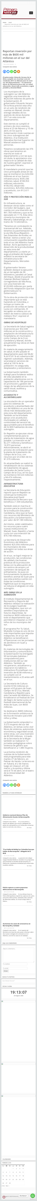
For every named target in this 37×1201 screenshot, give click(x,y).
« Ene (3, 1186)
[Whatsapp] (11, 70)
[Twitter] (8, 70)
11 (23, 1172)
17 (19, 1176)
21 (10, 1179)
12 (3, 1176)
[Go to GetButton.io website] (33, 1199)
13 (6, 1176)
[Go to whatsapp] (32, 1196)
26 (3, 1183)
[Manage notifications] (4, 1197)
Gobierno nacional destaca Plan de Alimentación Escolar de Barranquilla (16, 816)
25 (23, 1179)
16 (16, 1176)
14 (10, 1176)
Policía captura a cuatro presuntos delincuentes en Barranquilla (15, 888)
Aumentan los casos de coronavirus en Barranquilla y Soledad (16, 925)
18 (23, 1176)
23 (16, 1179)
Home (4, 22)
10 (19, 1172)
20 (6, 1179)
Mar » (7, 1186)
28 (10, 1183)
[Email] (15, 70)
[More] (18, 70)
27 (6, 1183)
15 (13, 1176)
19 (3, 1179)
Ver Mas (29, 827)
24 (19, 1179)
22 (13, 1179)
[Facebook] (4, 70)
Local (10, 22)
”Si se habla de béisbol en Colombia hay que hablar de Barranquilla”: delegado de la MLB (18, 851)
